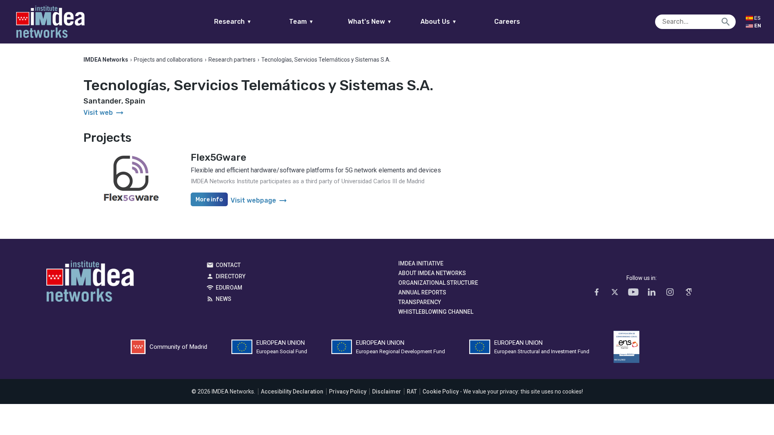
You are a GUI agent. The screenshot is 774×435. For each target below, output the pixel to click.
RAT (412, 391)
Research (233, 21)
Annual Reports (422, 292)
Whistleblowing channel (435, 312)
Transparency (419, 302)
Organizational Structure (438, 283)
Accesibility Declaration (292, 391)
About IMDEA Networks (432, 273)
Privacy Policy (347, 391)
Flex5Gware (218, 157)
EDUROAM (229, 287)
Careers (507, 21)
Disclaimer (386, 391)
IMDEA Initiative (420, 263)
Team (301, 21)
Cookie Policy (440, 391)
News (223, 299)
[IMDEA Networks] (50, 22)
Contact (228, 265)
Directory (231, 276)
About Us (438, 21)
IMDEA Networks (90, 283)
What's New (370, 21)
